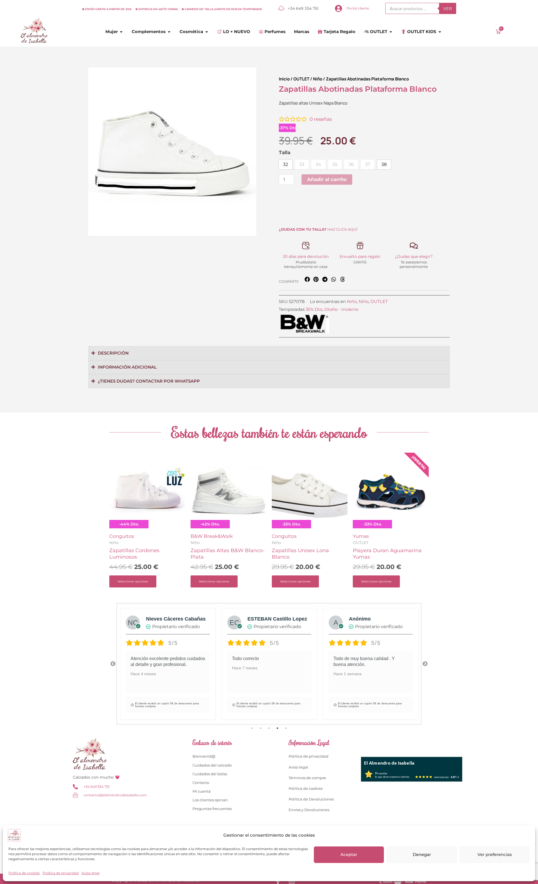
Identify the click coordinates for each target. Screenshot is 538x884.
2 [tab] (260, 728)
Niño (317, 79)
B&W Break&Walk (212, 536)
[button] (307, 279)
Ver (447, 8)
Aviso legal (90, 873)
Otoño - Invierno (341, 309)
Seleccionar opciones (133, 581)
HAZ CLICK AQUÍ (318, 229)
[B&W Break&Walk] (304, 323)
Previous (113, 664)
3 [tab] (269, 728)
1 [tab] (252, 728)
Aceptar (348, 854)
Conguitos (121, 536)
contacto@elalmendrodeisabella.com (115, 795)
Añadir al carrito (327, 179)
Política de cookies (24, 873)
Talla (284, 152)
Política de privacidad (61, 873)
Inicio (284, 79)
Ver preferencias (494, 854)
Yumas (361, 536)
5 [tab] (286, 728)
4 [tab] (277, 728)
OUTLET (301, 79)
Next (425, 664)
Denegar (422, 854)
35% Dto (314, 309)
